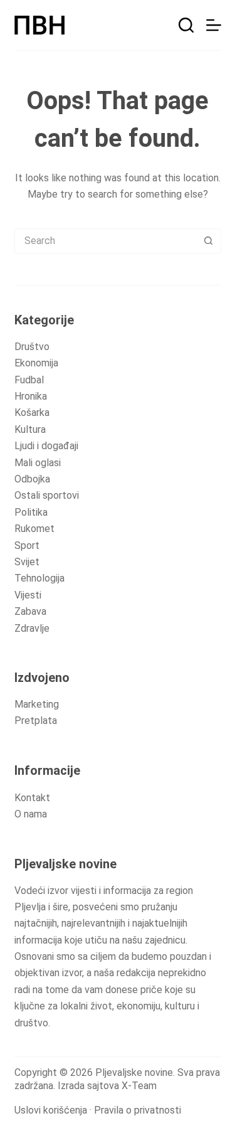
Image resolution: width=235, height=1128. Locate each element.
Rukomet (34, 529)
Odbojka (32, 479)
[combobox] (106, 240)
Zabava (30, 611)
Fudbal (29, 380)
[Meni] (213, 25)
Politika (31, 512)
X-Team (139, 1086)
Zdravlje (32, 628)
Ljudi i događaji (46, 446)
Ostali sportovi (46, 495)
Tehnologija (39, 578)
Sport (26, 545)
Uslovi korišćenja (50, 1110)
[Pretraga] (186, 25)
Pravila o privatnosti (137, 1110)
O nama (30, 814)
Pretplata (35, 720)
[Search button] (209, 241)
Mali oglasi (37, 463)
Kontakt (32, 798)
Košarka (32, 412)
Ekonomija (36, 363)
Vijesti (27, 595)
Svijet (26, 562)
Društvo (32, 347)
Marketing (36, 704)
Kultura (30, 429)
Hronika (30, 396)
